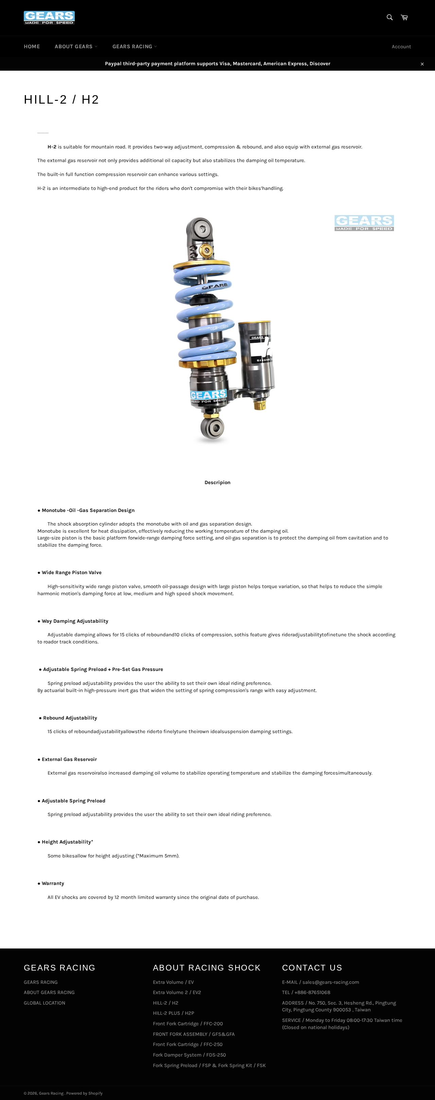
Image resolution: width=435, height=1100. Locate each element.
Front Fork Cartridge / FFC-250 (188, 1044)
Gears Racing (52, 1093)
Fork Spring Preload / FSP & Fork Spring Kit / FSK (209, 1065)
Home (32, 46)
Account (401, 46)
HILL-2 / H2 (165, 1003)
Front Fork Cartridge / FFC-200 (188, 1024)
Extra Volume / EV (173, 982)
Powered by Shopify (84, 1093)
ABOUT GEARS (74, 46)
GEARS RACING (133, 46)
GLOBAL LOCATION (44, 1003)
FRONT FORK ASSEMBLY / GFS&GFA (194, 1034)
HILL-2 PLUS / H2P (173, 1013)
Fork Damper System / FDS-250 (189, 1055)
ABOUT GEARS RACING (49, 992)
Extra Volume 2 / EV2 (177, 992)
